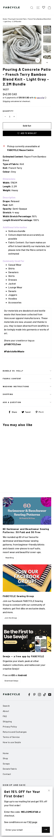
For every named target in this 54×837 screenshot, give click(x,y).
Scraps (6, 763)
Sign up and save (14, 785)
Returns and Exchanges (15, 731)
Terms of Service (11, 737)
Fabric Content (12, 378)
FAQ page (32, 822)
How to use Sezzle (12, 742)
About (6, 711)
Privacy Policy (10, 726)
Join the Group (11, 618)
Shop (5, 758)
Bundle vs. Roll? (13, 371)
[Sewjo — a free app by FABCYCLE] (27, 638)
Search (6, 705)
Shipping (6, 101)
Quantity (8, 111)
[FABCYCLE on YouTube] (49, 694)
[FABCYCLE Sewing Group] (27, 578)
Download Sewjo (11, 681)
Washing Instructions (16, 386)
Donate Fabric (10, 768)
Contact (7, 774)
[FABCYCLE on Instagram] (39, 694)
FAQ (5, 716)
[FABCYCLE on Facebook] (29, 694)
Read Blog (10, 558)
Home (5, 19)
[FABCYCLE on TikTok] (44, 694)
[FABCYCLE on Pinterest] (34, 694)
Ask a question (12, 402)
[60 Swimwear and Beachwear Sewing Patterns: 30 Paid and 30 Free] (27, 511)
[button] (27, 97)
